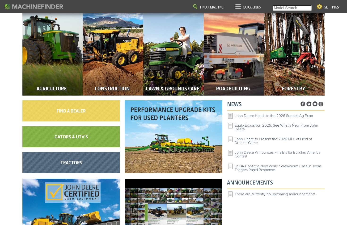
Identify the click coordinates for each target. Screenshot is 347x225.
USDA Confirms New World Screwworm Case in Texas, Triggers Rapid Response (278, 168)
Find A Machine (211, 7)
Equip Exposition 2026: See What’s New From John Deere (276, 127)
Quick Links (252, 7)
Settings (331, 7)
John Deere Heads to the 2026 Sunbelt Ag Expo (274, 115)
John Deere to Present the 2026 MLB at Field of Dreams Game (273, 141)
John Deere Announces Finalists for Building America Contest (277, 154)
